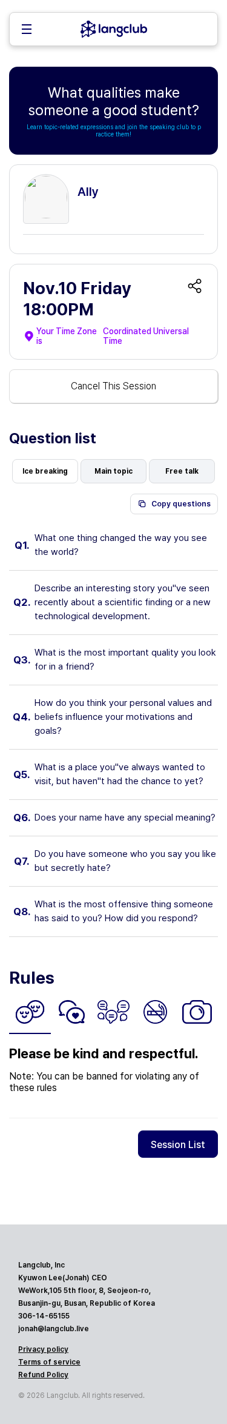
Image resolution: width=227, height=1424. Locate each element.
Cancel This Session (113, 386)
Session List (178, 1144)
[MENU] (27, 30)
